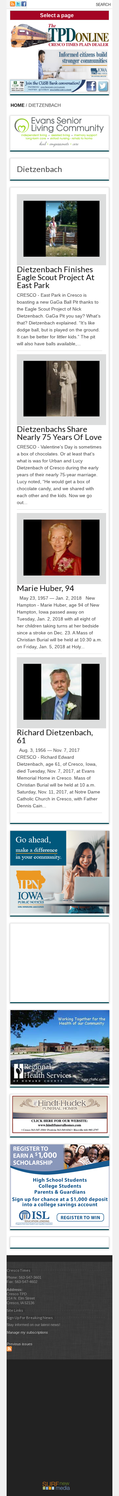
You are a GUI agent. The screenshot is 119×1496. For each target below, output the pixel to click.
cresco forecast (59, 995)
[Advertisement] (59, 1422)
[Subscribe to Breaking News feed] (9, 1350)
